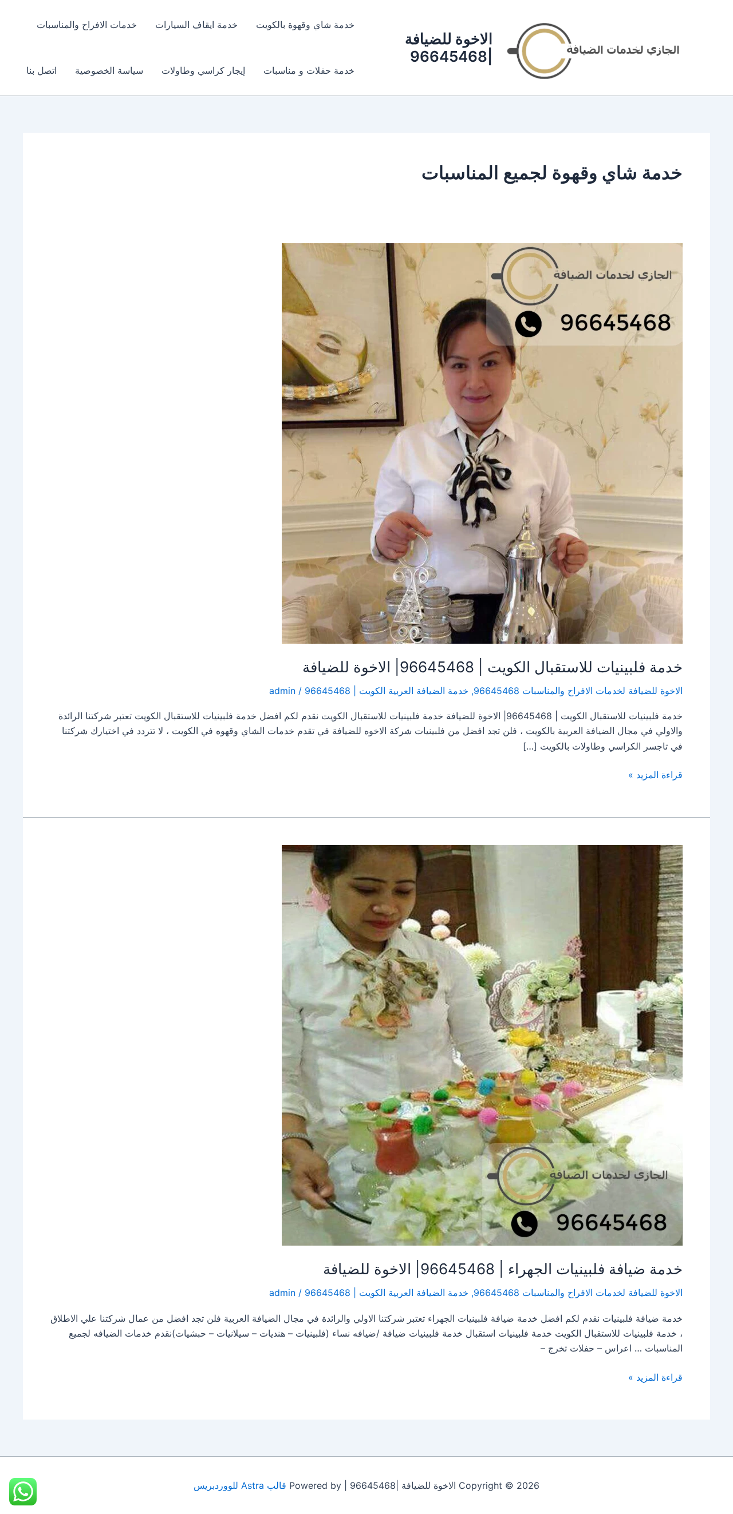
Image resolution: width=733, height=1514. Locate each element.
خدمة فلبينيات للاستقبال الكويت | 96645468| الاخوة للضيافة (492, 667)
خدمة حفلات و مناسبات (308, 70)
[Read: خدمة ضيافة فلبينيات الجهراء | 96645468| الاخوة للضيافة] (482, 1045)
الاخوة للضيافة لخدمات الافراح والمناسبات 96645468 (578, 690)
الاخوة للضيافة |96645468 (448, 47)
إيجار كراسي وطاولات (203, 70)
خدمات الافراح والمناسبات (87, 24)
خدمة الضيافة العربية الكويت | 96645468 (386, 690)
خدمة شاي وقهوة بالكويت (305, 24)
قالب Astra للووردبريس (240, 1485)
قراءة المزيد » (655, 773)
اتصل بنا (41, 70)
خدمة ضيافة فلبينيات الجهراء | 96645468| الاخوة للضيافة (503, 1269)
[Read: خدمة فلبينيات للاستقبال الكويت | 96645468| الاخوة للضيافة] (482, 442)
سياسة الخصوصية (109, 70)
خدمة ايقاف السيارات (196, 24)
